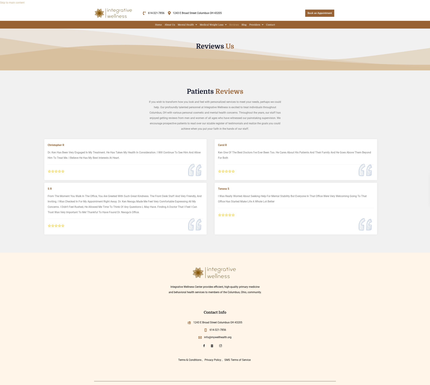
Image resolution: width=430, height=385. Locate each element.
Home (158, 24)
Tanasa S (223, 188)
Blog (244, 24)
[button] (187, 25)
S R (50, 188)
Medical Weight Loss (211, 24)
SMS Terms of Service (237, 359)
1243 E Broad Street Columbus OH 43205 (217, 322)
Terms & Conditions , (190, 359)
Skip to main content (12, 2)
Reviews (234, 24)
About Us (170, 24)
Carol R (222, 145)
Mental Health (186, 24)
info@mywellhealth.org (217, 337)
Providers (254, 24)
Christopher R (56, 145)
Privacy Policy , (213, 359)
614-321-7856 (218, 329)
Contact (270, 24)
